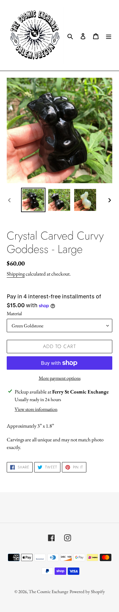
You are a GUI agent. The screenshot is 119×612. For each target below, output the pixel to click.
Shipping (16, 273)
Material (14, 313)
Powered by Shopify (87, 591)
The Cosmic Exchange (48, 591)
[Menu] (108, 35)
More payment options (60, 378)
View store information (36, 409)
